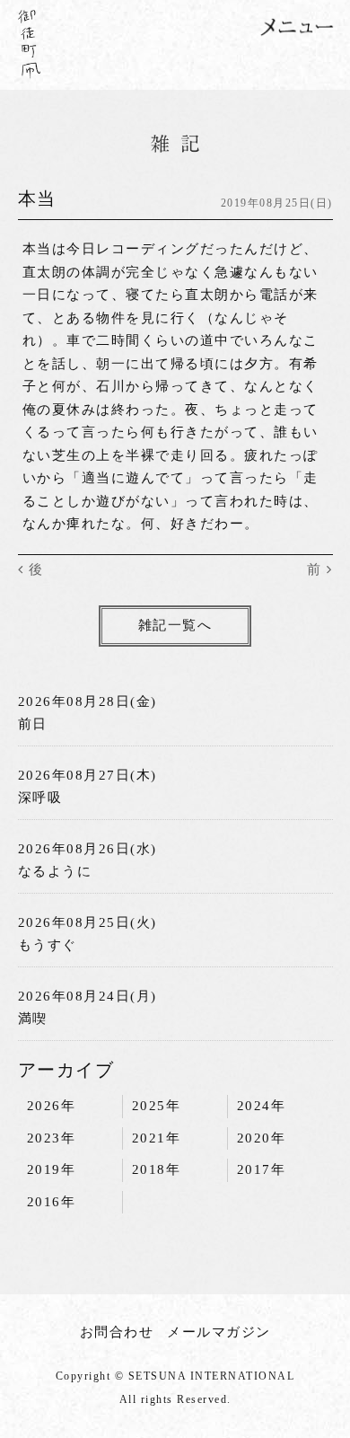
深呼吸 (40, 797)
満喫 (33, 1018)
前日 (33, 724)
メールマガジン (219, 1332)
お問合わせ (117, 1332)
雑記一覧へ (175, 625)
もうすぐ (47, 945)
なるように (55, 871)
